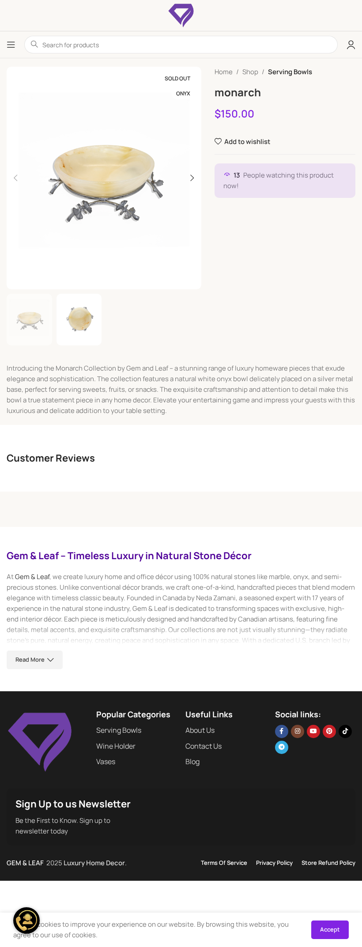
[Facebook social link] (281, 731)
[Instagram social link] (297, 731)
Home (224, 71)
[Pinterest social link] (329, 731)
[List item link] (136, 730)
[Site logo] (181, 14)
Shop (250, 71)
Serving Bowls (290, 71)
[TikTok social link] (345, 731)
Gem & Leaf (32, 576)
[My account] (351, 44)
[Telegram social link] (281, 747)
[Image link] (40, 741)
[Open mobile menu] (11, 44)
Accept (330, 929)
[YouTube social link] (313, 731)
